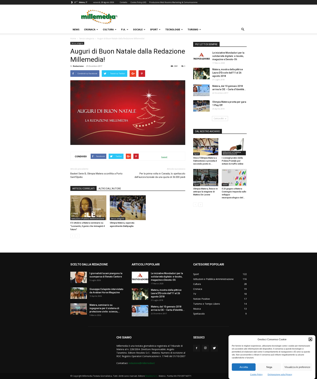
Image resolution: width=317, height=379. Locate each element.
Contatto (123, 2)
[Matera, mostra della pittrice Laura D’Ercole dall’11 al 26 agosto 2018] (201, 73)
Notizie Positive (201, 298)
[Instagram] (205, 348)
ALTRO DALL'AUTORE (110, 188)
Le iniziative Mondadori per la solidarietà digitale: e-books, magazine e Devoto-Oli (228, 56)
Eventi (225, 184)
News (76, 29)
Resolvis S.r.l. (151, 376)
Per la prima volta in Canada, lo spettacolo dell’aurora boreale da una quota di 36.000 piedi (160, 175)
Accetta (244, 367)
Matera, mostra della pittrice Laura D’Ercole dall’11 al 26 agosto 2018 (227, 72)
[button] (310, 339)
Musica (197, 308)
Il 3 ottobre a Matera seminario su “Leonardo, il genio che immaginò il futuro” (87, 226)
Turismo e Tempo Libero (206, 303)
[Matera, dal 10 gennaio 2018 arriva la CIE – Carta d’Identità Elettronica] (201, 90)
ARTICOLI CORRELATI (83, 188)
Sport (154, 29)
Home (73, 38)
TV (194, 293)
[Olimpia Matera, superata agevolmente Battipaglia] (128, 207)
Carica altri (219, 118)
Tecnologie (172, 29)
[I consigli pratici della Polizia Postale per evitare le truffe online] (234, 146)
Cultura (108, 29)
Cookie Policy (256, 374)
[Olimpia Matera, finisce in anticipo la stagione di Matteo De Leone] (205, 177)
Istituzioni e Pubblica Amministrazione (87, 218)
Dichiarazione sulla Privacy (280, 374)
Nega (269, 367)
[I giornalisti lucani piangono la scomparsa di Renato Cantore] (78, 277)
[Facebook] (196, 348)
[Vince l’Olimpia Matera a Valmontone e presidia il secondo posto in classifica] (205, 146)
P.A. (123, 29)
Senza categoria (86, 38)
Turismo (193, 29)
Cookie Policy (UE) (138, 2)
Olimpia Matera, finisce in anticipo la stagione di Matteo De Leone (205, 191)
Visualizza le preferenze (297, 367)
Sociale (138, 29)
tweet (164, 157)
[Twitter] (214, 348)
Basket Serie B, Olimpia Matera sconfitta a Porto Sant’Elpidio (96, 175)
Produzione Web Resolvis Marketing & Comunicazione (173, 2)
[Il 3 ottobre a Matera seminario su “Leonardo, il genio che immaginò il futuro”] (88, 207)
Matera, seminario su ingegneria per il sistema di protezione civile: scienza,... (104, 308)
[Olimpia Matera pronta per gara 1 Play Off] (201, 106)
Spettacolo (199, 313)
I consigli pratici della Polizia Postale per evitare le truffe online (232, 161)
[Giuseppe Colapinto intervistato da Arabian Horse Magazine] (78, 293)
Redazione (78, 66)
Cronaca (89, 29)
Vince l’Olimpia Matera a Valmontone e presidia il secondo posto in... (205, 161)
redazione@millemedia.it (142, 363)
